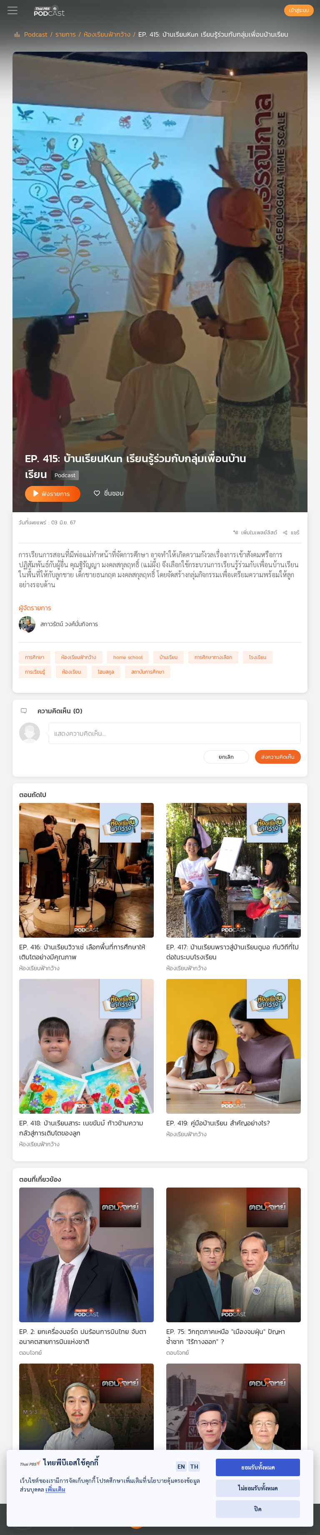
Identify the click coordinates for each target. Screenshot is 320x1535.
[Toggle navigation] (12, 10)
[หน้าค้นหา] (280, 10)
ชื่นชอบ (114, 493)
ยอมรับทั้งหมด (258, 1467)
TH (194, 1466)
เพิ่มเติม (55, 1489)
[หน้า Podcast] (66, 10)
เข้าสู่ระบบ (299, 10)
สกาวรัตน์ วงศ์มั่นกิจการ (69, 624)
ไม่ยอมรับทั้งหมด (258, 1488)
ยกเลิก (226, 757)
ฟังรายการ (56, 493)
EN (181, 1466)
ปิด (258, 1508)
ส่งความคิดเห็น (278, 757)
